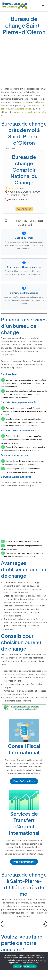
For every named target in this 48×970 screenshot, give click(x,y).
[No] (45, 961)
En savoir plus (30, 966)
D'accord (17, 966)
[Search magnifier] (44, 924)
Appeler (26, 208)
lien (44, 674)
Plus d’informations (24, 781)
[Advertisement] (24, 62)
